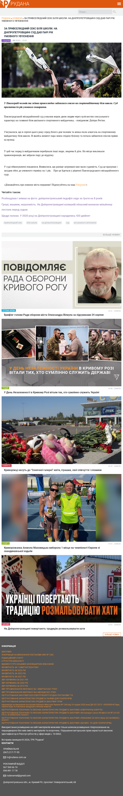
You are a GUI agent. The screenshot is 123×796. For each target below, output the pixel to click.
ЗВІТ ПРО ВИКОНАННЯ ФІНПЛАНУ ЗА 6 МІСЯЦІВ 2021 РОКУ (29, 692)
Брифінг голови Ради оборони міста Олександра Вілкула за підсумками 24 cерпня (54, 314)
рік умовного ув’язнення (85, 223)
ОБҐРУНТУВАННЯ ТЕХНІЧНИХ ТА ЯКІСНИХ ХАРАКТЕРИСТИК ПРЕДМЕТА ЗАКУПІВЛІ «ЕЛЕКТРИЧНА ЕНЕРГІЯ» (52, 710)
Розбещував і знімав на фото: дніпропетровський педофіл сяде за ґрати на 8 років (52, 198)
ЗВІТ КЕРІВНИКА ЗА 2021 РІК (15, 680)
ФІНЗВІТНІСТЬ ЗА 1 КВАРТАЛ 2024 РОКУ (20, 667)
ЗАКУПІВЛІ (6, 652)
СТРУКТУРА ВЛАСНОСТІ (13, 661)
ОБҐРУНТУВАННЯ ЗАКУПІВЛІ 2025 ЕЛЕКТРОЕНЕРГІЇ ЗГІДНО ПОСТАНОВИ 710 (37, 695)
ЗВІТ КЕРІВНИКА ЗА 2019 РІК (15, 686)
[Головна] (5, 7)
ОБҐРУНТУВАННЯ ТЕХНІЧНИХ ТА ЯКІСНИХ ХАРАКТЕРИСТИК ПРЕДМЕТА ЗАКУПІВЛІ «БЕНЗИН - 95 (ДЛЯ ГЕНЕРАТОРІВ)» (57, 723)
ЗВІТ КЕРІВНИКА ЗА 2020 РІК (15, 683)
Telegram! (81, 184)
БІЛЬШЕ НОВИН (112, 634)
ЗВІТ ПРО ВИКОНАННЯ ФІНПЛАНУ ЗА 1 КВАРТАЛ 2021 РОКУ (29, 689)
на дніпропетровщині (51, 223)
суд (67, 223)
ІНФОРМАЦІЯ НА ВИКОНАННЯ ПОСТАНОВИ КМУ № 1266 (27, 655)
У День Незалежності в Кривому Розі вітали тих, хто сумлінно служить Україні (51, 392)
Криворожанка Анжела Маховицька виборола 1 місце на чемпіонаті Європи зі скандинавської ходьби (52, 549)
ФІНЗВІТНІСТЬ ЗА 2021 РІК (14, 677)
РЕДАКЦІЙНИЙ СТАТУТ (12, 658)
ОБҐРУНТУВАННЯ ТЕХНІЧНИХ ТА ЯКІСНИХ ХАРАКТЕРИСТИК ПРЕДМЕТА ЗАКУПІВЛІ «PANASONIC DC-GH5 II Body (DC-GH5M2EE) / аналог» (61, 719)
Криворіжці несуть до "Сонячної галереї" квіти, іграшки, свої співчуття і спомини (53, 470)
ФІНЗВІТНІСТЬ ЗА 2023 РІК (14, 670)
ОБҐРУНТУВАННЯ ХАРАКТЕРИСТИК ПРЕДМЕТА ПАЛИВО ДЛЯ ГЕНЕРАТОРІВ (37, 698)
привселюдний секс (13, 223)
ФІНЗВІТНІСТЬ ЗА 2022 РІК (14, 673)
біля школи (32, 223)
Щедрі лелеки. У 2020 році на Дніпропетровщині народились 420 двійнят (46, 215)
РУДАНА (20, 4)
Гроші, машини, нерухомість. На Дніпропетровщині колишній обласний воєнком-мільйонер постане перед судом (57, 207)
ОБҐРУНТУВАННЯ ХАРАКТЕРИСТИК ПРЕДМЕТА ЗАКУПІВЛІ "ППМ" (32, 701)
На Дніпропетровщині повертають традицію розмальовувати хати (44, 628)
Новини (17, 18)
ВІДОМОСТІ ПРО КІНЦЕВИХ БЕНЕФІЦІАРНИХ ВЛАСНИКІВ (27, 664)
